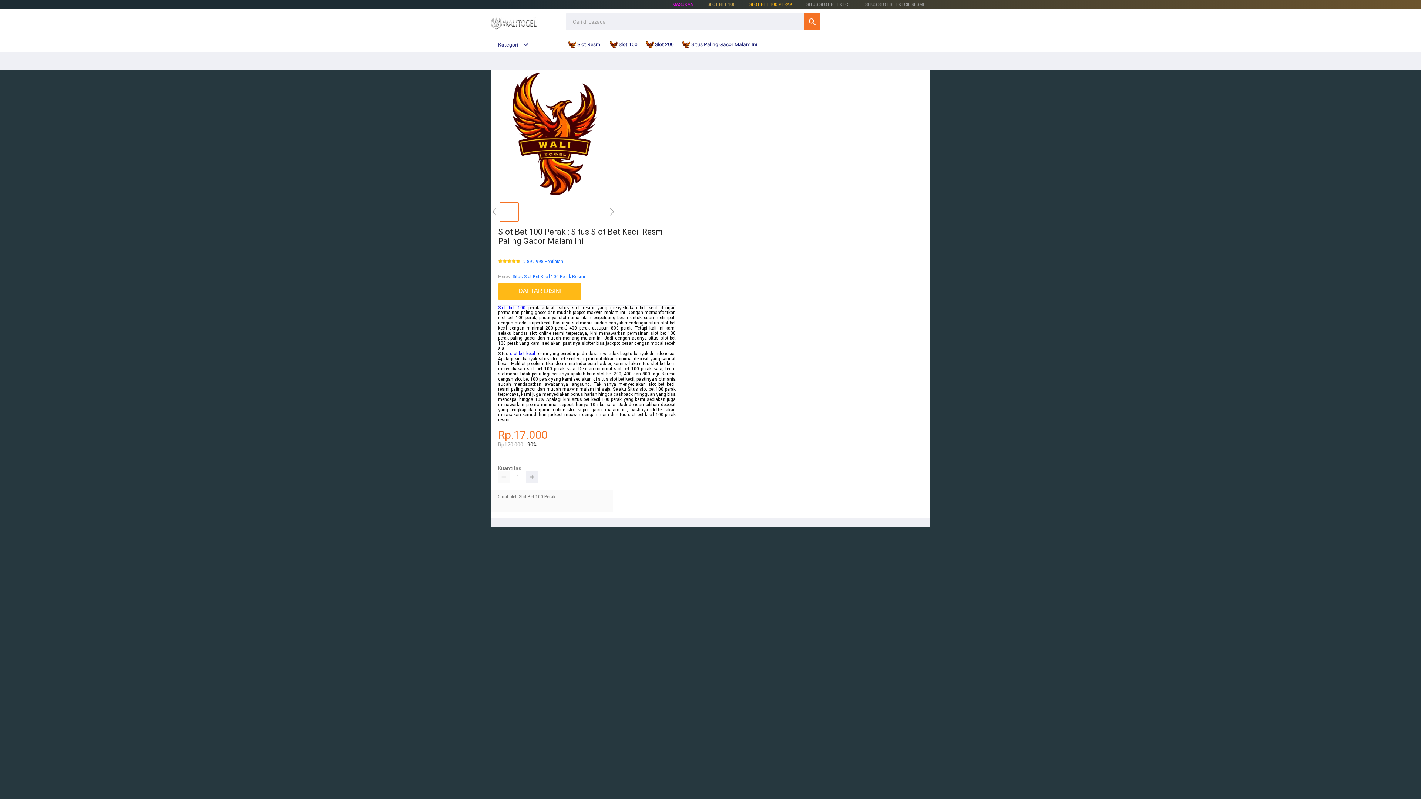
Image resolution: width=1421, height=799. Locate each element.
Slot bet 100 (511, 307)
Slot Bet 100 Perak (771, 4)
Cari (812, 21)
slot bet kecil (522, 353)
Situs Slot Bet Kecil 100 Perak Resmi (549, 276)
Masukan (683, 4)
